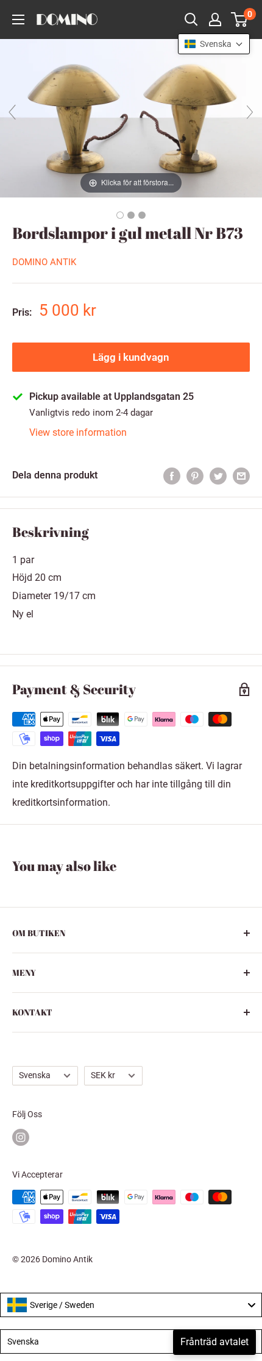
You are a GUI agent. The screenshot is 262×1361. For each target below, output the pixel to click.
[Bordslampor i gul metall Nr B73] (120, 215)
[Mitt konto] (215, 19)
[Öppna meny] (18, 19)
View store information (78, 432)
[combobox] (131, 1305)
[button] (214, 44)
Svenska (35, 1075)
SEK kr (103, 1075)
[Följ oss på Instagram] (20, 1137)
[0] (239, 19)
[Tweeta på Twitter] (218, 475)
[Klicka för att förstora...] (131, 117)
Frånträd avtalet (214, 1342)
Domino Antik (44, 262)
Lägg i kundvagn (131, 357)
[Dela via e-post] (241, 475)
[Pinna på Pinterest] (195, 475)
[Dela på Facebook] (171, 475)
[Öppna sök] (191, 19)
